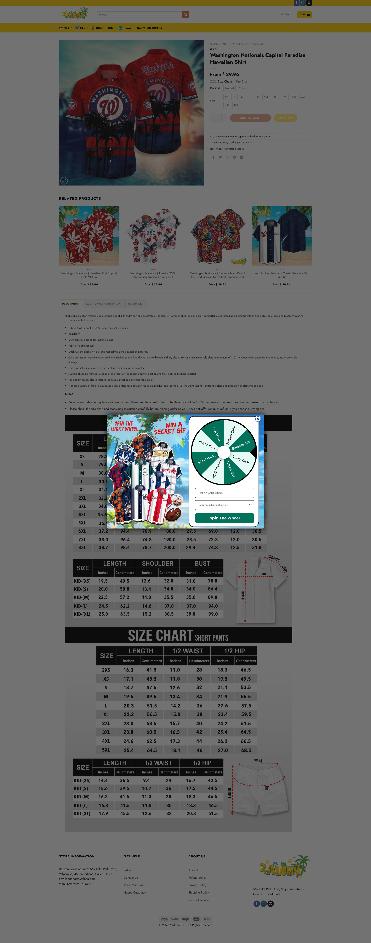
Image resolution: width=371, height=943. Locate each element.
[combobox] (223, 505)
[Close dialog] (258, 419)
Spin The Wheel (225, 518)
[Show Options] (250, 505)
